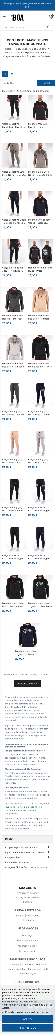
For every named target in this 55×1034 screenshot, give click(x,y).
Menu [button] (4, 17)
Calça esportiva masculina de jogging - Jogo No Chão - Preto (14, 557)
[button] (48, 846)
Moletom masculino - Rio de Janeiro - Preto (40, 365)
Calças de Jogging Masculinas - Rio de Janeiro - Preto (12, 509)
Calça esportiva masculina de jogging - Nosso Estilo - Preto (40, 509)
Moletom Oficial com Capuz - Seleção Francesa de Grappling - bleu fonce (40, 221)
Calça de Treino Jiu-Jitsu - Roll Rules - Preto (13, 269)
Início (9, 838)
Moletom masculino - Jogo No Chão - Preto (40, 605)
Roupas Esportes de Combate (21, 847)
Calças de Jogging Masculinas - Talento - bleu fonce (40, 413)
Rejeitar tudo (27, 1027)
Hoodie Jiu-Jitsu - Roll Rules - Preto (40, 269)
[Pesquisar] (49, 27)
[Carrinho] (51, 17)
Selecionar (19, 83)
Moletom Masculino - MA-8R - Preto (39, 125)
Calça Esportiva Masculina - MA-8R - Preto (13, 125)
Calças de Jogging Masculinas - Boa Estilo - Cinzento (38, 461)
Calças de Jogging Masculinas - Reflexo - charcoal (14, 413)
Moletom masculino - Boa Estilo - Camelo (39, 317)
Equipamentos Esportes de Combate (24, 852)
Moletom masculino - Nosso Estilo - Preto (13, 605)
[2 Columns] (4, 74)
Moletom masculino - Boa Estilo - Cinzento (13, 365)
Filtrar (46, 82)
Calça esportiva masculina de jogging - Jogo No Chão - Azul (40, 557)
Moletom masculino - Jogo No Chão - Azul (26, 653)
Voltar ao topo (27, 683)
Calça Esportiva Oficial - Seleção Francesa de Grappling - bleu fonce (14, 221)
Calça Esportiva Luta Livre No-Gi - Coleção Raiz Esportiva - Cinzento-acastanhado (14, 173)
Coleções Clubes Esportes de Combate (26, 867)
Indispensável (12, 857)
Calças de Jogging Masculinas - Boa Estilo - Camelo (12, 461)
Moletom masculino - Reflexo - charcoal (13, 317)
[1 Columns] (11, 74)
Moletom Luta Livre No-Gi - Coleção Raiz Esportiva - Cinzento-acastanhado (39, 173)
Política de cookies (12, 1012)
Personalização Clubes (17, 862)
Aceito (27, 1019)
